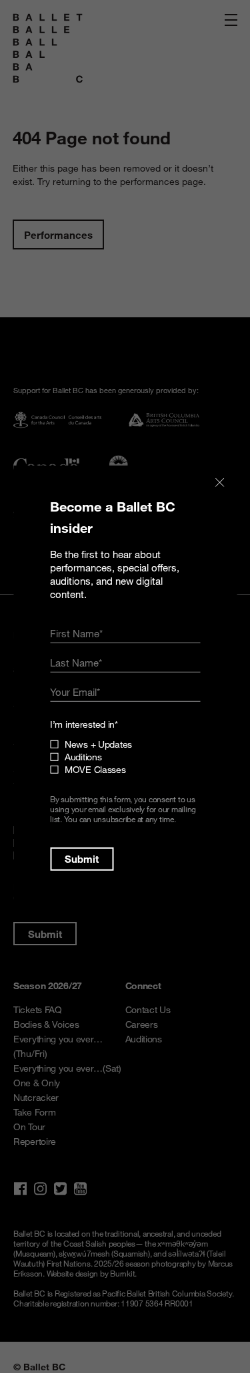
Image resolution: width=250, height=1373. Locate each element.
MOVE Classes (95, 769)
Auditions (83, 756)
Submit (82, 859)
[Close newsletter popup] (219, 483)
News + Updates (98, 744)
